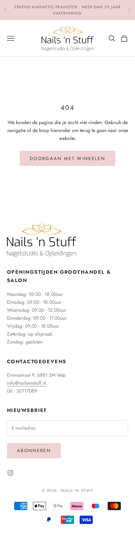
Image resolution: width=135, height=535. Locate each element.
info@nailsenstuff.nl (26, 382)
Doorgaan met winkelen (67, 158)
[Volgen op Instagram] (10, 472)
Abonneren (34, 450)
